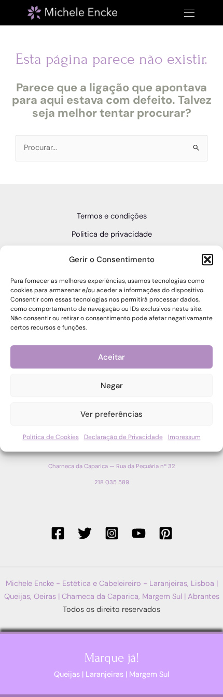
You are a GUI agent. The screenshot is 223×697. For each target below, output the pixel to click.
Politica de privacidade (112, 234)
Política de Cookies (51, 437)
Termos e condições (112, 216)
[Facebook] (58, 533)
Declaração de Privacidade (123, 437)
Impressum (184, 437)
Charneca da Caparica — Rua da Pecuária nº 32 (111, 466)
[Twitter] (85, 533)
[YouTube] (139, 533)
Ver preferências (111, 414)
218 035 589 (111, 482)
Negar (112, 385)
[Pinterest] (166, 533)
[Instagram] (112, 533)
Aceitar (111, 357)
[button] (207, 259)
